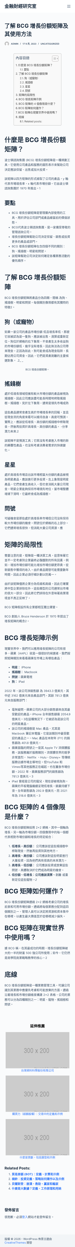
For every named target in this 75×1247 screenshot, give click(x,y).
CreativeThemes (15, 1242)
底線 (21, 117)
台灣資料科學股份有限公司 (37, 1070)
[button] (53, 59)
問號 (27, 90)
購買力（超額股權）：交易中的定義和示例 (37, 1114)
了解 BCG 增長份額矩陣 (33, 73)
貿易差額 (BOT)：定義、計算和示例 (35, 1174)
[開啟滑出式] (68, 6)
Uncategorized (50, 43)
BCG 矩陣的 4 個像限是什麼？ (37, 103)
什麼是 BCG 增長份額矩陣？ (35, 65)
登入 (25, 1217)
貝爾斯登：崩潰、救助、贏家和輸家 (35, 1184)
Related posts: (33, 121)
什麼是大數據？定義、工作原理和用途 (36, 1188)
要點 (26, 69)
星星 (27, 86)
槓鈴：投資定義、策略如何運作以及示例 (38, 1179)
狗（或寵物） (32, 78)
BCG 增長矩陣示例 (30, 99)
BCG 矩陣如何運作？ (31, 108)
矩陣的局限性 (27, 95)
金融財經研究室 (20, 6)
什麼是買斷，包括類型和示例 (37, 1157)
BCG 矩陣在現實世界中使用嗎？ (38, 112)
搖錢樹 (29, 82)
